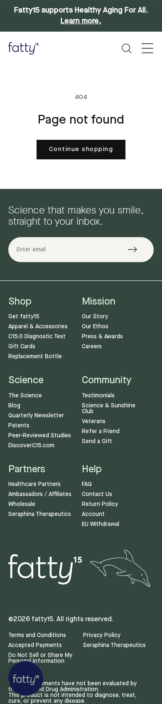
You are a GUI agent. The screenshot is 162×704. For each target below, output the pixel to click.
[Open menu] (147, 48)
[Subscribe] (137, 249)
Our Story (95, 316)
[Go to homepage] (23, 48)
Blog (14, 405)
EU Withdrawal (100, 524)
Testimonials (98, 395)
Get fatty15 (23, 316)
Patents (18, 425)
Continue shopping (81, 149)
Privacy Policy (101, 635)
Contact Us (97, 494)
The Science (25, 395)
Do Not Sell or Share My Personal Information (40, 658)
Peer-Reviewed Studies (39, 435)
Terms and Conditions (37, 635)
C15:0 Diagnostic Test (37, 336)
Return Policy (100, 504)
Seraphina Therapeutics (39, 514)
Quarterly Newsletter (36, 415)
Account (93, 514)
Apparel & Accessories (38, 326)
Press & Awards (102, 336)
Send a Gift (97, 441)
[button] (25, 678)
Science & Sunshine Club (108, 408)
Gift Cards (21, 346)
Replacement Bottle (35, 356)
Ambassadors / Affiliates (39, 494)
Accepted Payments (35, 645)
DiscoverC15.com (31, 445)
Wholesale (21, 504)
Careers (92, 346)
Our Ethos (95, 326)
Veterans (94, 421)
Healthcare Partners (34, 484)
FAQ (87, 484)
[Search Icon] (126, 48)
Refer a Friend (101, 431)
